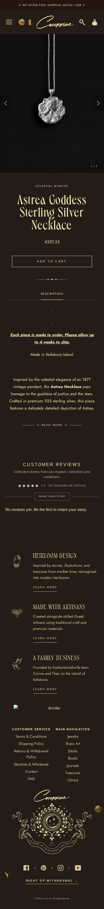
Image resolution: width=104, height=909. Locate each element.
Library (72, 780)
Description (52, 294)
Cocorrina (47, 898)
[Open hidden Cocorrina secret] (98, 809)
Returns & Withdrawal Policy (31, 753)
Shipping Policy (31, 743)
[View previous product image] (6, 103)
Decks (73, 751)
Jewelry (72, 736)
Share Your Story (52, 496)
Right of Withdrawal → (52, 880)
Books (73, 758)
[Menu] (9, 22)
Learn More (45, 587)
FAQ (31, 778)
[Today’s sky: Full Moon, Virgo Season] (26, 22)
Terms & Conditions (31, 736)
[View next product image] (98, 103)
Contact (31, 771)
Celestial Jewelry (52, 186)
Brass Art (73, 743)
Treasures (72, 772)
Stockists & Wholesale (31, 764)
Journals (73, 765)
